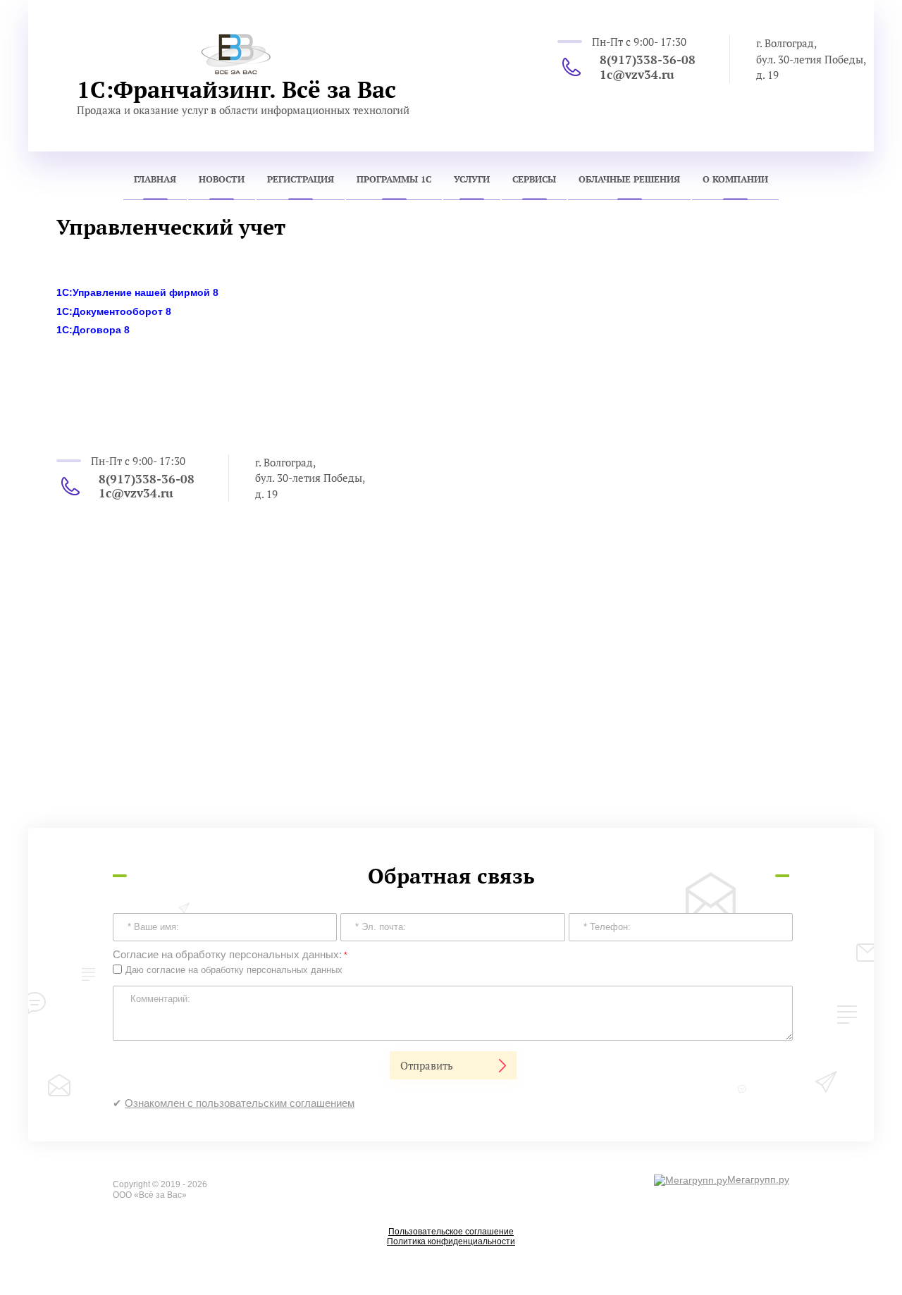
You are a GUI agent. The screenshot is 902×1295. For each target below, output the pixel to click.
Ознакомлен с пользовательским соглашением (239, 1103)
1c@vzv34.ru (637, 74)
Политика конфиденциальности (451, 1241)
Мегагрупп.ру (758, 1179)
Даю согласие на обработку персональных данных (233, 970)
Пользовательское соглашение (451, 1232)
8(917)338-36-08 (648, 59)
